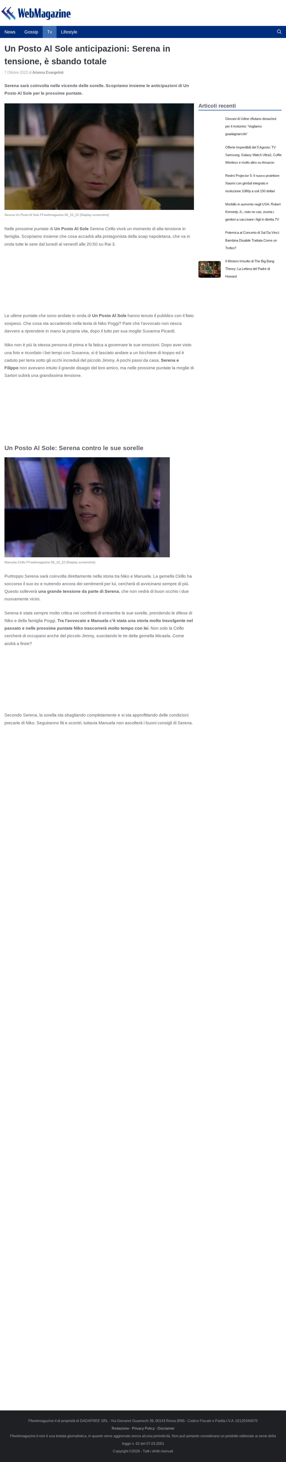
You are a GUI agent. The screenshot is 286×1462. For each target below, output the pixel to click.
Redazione (120, 1428)
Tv (49, 31)
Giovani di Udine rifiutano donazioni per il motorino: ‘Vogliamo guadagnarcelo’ (250, 126)
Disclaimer (166, 1428)
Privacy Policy (143, 1428)
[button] (279, 32)
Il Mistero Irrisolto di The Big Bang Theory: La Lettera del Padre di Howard (249, 268)
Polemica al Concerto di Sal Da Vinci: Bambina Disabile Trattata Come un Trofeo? (252, 240)
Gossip (31, 31)
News (9, 31)
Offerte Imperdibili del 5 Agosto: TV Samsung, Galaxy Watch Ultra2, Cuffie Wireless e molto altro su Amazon (253, 154)
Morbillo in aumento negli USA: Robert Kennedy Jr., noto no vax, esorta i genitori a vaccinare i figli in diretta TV (253, 211)
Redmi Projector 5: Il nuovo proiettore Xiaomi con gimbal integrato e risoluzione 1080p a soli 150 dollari (252, 183)
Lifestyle (69, 31)
